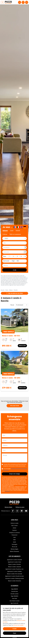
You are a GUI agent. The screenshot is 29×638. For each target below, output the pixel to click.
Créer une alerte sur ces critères (15, 293)
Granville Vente (14, 591)
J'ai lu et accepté (15, 469)
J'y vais (14, 270)
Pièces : (4, 256)
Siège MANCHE (14, 589)
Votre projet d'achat (14, 405)
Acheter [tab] (5, 231)
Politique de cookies (20, 507)
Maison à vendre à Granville (14, 564)
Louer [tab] (11, 231)
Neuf (18, 261)
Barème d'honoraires (14, 551)
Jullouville (14, 637)
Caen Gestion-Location (14, 601)
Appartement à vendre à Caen (14, 562)
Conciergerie (14, 544)
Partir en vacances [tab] (15, 234)
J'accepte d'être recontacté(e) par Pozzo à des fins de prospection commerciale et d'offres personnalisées (14, 465)
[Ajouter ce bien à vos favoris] (26, 311)
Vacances (14, 530)
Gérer (14, 539)
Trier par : (12, 305)
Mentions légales (8, 507)
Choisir (14, 633)
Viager (13, 261)
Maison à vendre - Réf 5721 (11, 336)
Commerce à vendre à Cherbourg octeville (14, 578)
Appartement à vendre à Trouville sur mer (14, 569)
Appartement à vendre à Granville (14, 559)
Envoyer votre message (14, 474)
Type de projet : (6, 261)
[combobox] (14, 238)
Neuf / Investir (14, 525)
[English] (21, 227)
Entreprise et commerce (14, 532)
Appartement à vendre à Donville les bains (14, 576)
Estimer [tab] (5, 234)
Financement (14, 535)
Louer (14, 537)
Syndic (14, 542)
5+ (25, 256)
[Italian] (18, 227)
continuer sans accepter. (18, 625)
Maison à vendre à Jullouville (14, 566)
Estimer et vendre (14, 523)
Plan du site (14, 546)
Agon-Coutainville (14, 603)
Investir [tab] (18, 231)
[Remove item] (4, 238)
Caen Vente (14, 598)
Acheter (14, 528)
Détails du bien (22, 345)
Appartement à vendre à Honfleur (14, 571)
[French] (15, 227)
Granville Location (14, 593)
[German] (24, 227)
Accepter (15, 628)
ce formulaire (7, 491)
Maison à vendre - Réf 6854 (11, 378)
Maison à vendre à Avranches (14, 581)
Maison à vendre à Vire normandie (14, 573)
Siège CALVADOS (14, 596)
